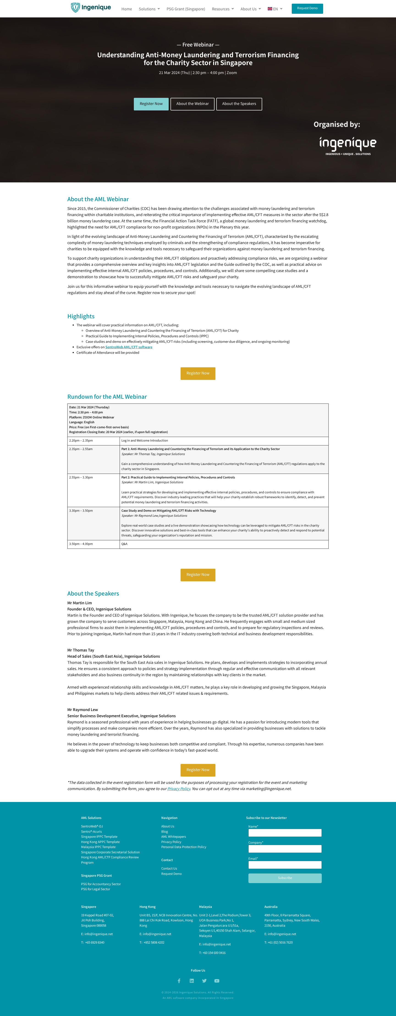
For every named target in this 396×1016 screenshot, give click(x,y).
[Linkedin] (191, 981)
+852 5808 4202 (153, 942)
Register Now (151, 104)
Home (126, 8)
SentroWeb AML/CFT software (128, 347)
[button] (149, 8)
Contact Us (169, 868)
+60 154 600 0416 (214, 953)
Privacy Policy (178, 789)
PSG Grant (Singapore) (186, 8)
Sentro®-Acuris (91, 832)
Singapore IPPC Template (99, 837)
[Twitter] (204, 981)
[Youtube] (217, 981)
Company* (255, 843)
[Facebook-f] (179, 981)
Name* (253, 827)
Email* (253, 859)
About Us (248, 8)
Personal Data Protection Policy (183, 847)
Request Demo (171, 874)
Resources (220, 8)
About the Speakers (239, 104)
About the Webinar (192, 104)
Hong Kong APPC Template (100, 842)
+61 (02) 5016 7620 (280, 942)
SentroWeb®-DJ (92, 826)
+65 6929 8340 (94, 942)
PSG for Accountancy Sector (101, 884)
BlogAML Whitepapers (173, 834)
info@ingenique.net (99, 934)
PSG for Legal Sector (95, 889)
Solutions (147, 8)
